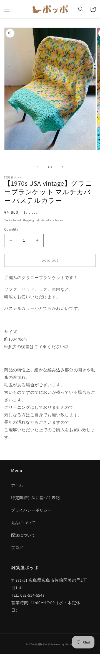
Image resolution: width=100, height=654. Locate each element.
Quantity (11, 229)
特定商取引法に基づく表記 (35, 497)
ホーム (17, 484)
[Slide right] (62, 167)
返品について (23, 522)
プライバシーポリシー (31, 510)
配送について (23, 535)
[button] (7, 9)
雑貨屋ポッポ (42, 644)
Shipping (28, 220)
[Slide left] (38, 167)
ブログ (17, 547)
